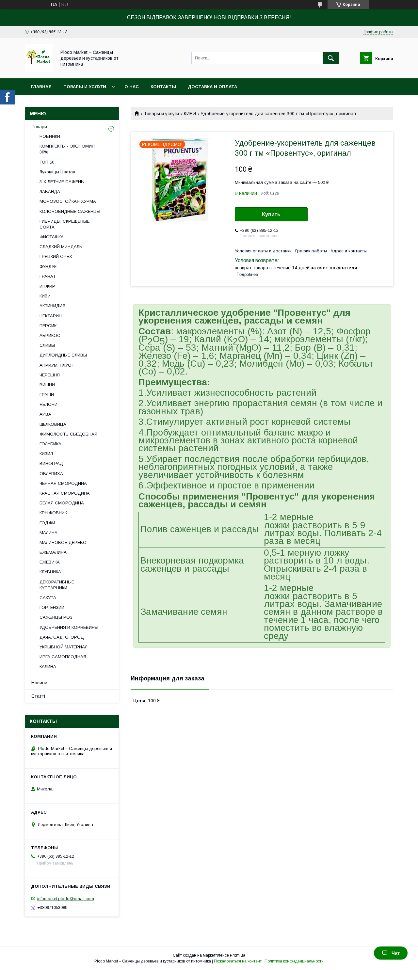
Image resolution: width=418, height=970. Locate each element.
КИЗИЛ (46, 453)
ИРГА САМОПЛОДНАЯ (63, 656)
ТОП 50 (47, 162)
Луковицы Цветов (57, 171)
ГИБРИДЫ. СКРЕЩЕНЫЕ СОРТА (64, 224)
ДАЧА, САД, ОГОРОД (62, 637)
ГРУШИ (47, 394)
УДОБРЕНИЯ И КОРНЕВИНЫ (69, 627)
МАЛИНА (48, 532)
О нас (131, 86)
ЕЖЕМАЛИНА (53, 552)
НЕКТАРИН (51, 315)
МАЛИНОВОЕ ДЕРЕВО (63, 542)
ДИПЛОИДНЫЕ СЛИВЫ (63, 355)
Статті (38, 696)
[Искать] (331, 58)
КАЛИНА (48, 666)
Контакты (163, 86)
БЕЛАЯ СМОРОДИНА (62, 503)
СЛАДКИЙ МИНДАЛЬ (61, 246)
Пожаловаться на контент (238, 961)
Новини (39, 682)
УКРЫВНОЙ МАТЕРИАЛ (64, 646)
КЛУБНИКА (50, 571)
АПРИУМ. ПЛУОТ (57, 365)
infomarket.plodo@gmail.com (65, 898)
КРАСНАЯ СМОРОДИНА (65, 493)
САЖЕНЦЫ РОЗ (56, 617)
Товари (39, 126)
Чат (396, 953)
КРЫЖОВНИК (53, 512)
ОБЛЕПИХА (51, 473)
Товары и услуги (84, 86)
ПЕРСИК (48, 325)
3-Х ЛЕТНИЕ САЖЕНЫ (62, 181)
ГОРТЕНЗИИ (52, 607)
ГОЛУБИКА (50, 443)
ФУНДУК (48, 266)
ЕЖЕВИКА (50, 562)
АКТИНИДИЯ (52, 305)
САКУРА (48, 597)
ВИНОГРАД (51, 463)
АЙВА (45, 414)
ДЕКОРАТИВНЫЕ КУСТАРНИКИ (57, 585)
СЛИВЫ (47, 345)
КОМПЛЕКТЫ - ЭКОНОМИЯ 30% (67, 149)
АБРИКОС (50, 335)
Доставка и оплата (212, 86)
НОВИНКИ (50, 136)
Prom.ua (237, 955)
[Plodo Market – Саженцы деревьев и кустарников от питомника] (39, 69)
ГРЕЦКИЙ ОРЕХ (56, 256)
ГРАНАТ (48, 276)
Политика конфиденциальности (294, 961)
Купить (271, 214)
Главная (41, 86)
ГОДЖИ (47, 522)
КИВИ (190, 113)
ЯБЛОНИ (48, 404)
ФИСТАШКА (52, 236)
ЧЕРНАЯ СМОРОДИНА (63, 483)
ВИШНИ (47, 384)
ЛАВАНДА (50, 191)
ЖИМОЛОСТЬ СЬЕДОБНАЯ (68, 434)
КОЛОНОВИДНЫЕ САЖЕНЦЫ (70, 211)
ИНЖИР (47, 286)
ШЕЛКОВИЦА (53, 424)
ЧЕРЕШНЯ (50, 375)
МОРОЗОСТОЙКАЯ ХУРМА (68, 201)
